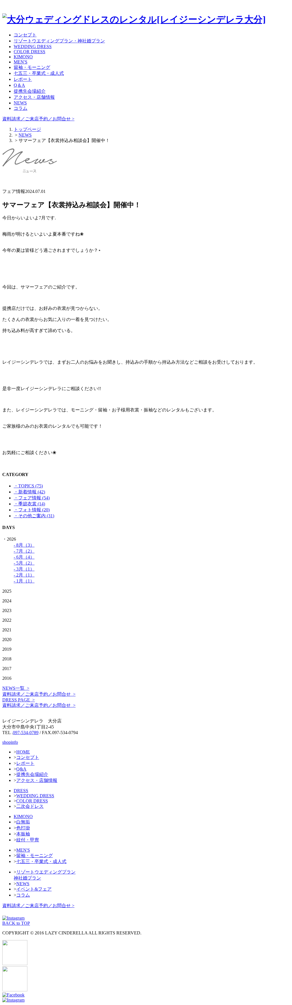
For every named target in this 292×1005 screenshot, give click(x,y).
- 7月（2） (24, 551)
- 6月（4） (24, 557)
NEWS (20, 102)
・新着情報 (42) (29, 491)
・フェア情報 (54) (32, 497)
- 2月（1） (24, 574)
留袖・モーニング (32, 67)
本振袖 (23, 833)
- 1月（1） (24, 580)
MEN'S (20, 61)
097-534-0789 (25, 732)
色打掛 (23, 827)
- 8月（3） (24, 545)
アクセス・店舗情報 (34, 97)
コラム (20, 108)
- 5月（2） (24, 563)
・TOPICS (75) (28, 485)
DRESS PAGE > (18, 699)
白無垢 (23, 821)
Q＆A (19, 85)
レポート (23, 79)
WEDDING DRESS (33, 46)
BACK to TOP (16, 923)
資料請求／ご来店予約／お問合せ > (38, 118)
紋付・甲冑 (27, 839)
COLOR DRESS (29, 51)
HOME (23, 751)
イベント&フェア (34, 889)
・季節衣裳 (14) (29, 503)
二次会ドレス (30, 806)
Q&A (21, 769)
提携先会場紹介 (30, 91)
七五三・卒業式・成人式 (39, 73)
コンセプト (25, 34)
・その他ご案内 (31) (34, 515)
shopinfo (10, 742)
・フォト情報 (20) (32, 509)
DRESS (21, 790)
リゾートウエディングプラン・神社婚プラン (59, 40)
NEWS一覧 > (15, 688)
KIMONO (23, 56)
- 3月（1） (24, 569)
